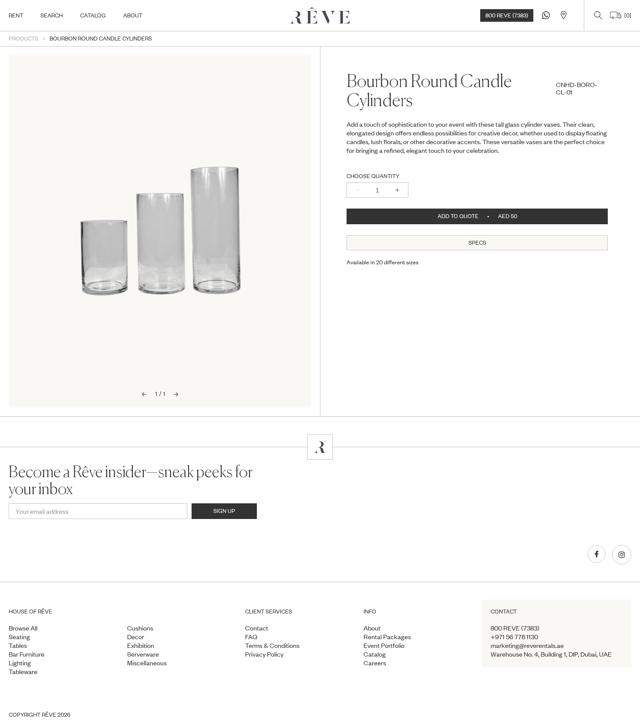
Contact (256, 628)
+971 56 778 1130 (514, 636)
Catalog (375, 654)
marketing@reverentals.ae (527, 645)
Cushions (140, 628)
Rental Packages (387, 636)
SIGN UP (224, 511)
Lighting (20, 662)
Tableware (23, 671)
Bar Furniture (26, 654)
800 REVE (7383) (506, 15)
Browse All (23, 628)
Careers (375, 662)
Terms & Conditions (272, 645)
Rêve (49, 714)
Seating (19, 636)
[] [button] (626, 15)
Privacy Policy (264, 654)
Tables (18, 645)
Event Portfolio (384, 645)
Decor (135, 636)
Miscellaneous (147, 662)
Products (23, 38)
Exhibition (140, 645)
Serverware (143, 654)
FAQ (251, 636)
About (372, 628)
